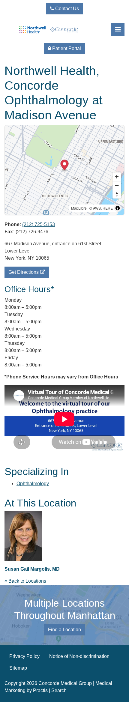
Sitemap (18, 668)
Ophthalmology (32, 483)
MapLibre (79, 208)
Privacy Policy (24, 656)
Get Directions (23, 272)
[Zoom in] (116, 176)
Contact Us (66, 8)
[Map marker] (65, 166)
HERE (108, 208)
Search (59, 690)
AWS (97, 208)
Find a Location (64, 629)
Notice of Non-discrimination (79, 656)
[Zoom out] (116, 185)
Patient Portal (66, 48)
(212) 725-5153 (38, 224)
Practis (40, 690)
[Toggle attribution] (117, 208)
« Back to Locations (25, 581)
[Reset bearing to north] (116, 194)
